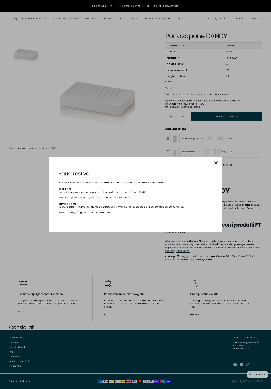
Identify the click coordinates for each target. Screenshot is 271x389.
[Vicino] (216, 162)
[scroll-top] (264, 382)
